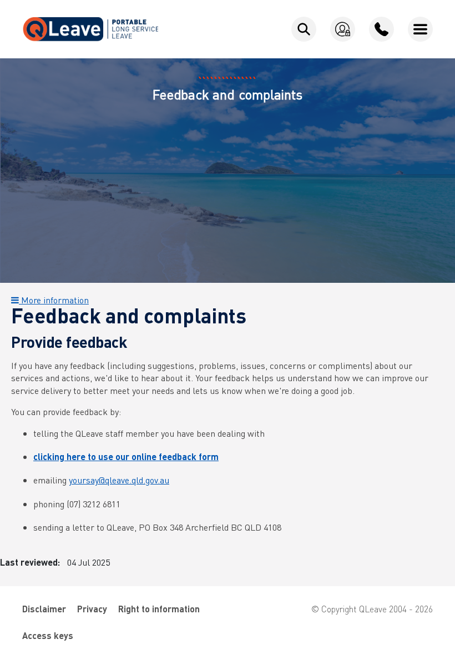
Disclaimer (44, 609)
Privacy (92, 609)
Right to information (159, 609)
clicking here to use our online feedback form (126, 456)
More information (54, 300)
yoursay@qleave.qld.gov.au (119, 480)
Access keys (47, 635)
